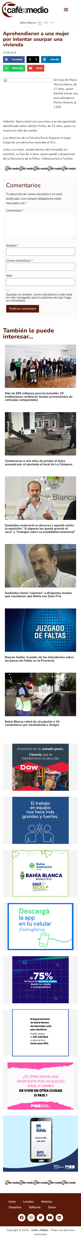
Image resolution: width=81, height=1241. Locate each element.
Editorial (34, 1207)
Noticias (46, 1202)
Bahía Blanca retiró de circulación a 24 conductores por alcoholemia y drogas (32, 723)
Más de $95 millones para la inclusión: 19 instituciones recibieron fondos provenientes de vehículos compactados (39, 396)
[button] (66, 9)
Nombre (12, 245)
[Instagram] (31, 1217)
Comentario (15, 210)
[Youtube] (50, 1217)
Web (9, 275)
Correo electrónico (19, 260)
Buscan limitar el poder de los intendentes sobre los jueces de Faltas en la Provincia (39, 659)
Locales (28, 1202)
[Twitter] (40, 1217)
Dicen (52, 1207)
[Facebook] (21, 1217)
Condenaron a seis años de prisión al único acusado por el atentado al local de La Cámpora (38, 462)
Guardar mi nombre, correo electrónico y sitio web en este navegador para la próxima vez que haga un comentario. (39, 297)
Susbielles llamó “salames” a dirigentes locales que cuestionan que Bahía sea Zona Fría (38, 594)
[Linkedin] (59, 1217)
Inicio (12, 1202)
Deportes (15, 1207)
